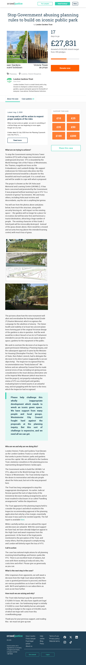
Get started (32, 654)
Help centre (42, 637)
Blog (41, 641)
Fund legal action (29, 642)
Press (42, 643)
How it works (30, 636)
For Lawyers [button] (45, 4)
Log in (48, 654)
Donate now (65, 68)
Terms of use (54, 636)
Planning (13, 74)
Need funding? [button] (62, 4)
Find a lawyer (31, 638)
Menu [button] (75, 4)
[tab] (12, 99)
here (22, 519)
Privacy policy (54, 638)
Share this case (66, 148)
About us (29, 646)
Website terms (54, 641)
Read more (17, 140)
